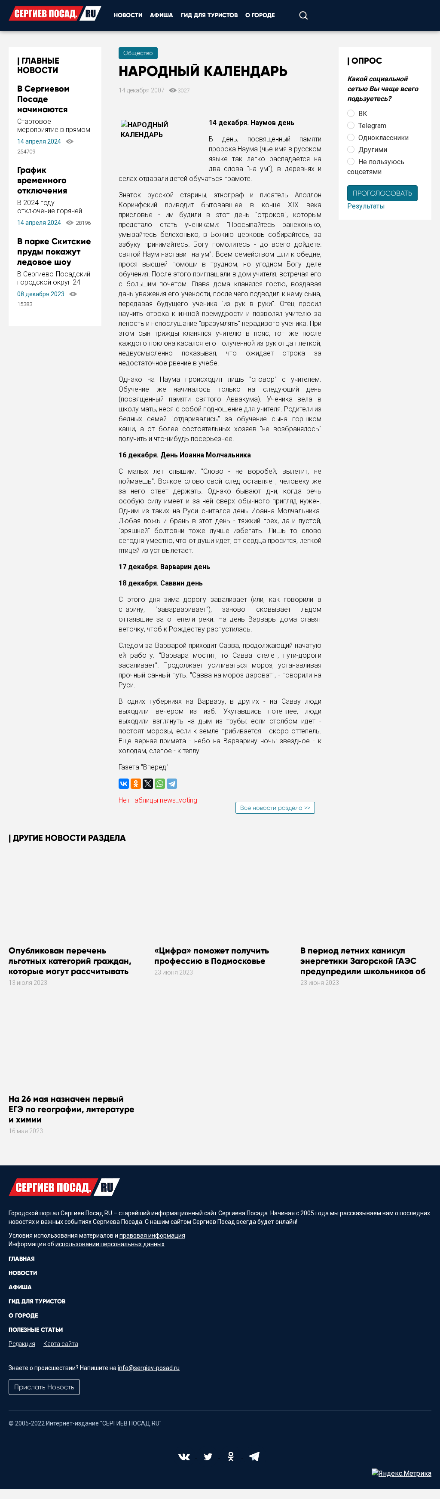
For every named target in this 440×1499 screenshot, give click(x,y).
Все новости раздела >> (275, 807)
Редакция (22, 1343)
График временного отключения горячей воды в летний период (48, 190)
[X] (148, 784)
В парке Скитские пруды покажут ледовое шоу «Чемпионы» (54, 256)
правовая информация (152, 1235)
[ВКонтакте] (124, 784)
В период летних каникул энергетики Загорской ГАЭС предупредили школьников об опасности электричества (362, 966)
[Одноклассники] (136, 784)
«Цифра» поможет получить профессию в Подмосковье (211, 955)
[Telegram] (172, 784)
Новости (128, 15)
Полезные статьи (36, 1329)
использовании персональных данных (110, 1244)
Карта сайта (60, 1343)
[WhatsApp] (160, 784)
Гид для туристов (209, 15)
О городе (260, 15)
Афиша (161, 15)
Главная (22, 1259)
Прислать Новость (44, 1387)
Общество (138, 52)
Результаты (366, 206)
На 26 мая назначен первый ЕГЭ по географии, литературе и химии (71, 1109)
